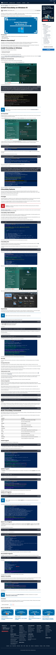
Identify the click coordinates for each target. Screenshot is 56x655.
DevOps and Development (45, 616)
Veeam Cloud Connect (31, 629)
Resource (16, 616)
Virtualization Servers (22, 630)
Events (46, 634)
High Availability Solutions (40, 630)
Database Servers (21, 629)
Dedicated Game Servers (22, 635)
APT (16, 13)
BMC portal (21, 642)
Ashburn (11, 628)
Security (45, 33)
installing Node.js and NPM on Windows (11, 595)
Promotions (48, 637)
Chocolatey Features (45, 29)
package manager (38, 10)
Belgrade (11, 630)
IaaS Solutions (47, 628)
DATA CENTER (13, 625)
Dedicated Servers (21, 628)
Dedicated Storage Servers (22, 636)
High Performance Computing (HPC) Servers (23, 632)
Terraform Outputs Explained (14, 641)
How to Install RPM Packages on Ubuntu (35, 619)
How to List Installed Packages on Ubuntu (7, 619)
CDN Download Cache (48, 35)
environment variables (34, 109)
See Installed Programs (47, 42)
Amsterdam (11, 629)
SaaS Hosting (38, 629)
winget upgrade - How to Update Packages (21, 619)
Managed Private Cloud (31, 630)
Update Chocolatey (46, 43)
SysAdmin (6, 5)
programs (16, 555)
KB (3, 5)
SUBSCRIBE (48, 49)
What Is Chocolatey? (45, 25)
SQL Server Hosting (21, 637)
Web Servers (6, 616)
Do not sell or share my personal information (32, 639)
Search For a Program (46, 41)
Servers (21, 625)
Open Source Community (49, 630)
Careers (46, 635)
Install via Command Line (47, 27)
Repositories (45, 32)
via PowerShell (46, 28)
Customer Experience (48, 629)
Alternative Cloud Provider (31, 628)
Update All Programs (46, 40)
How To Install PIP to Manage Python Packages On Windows (48, 619)
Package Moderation (48, 34)
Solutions (39, 625)
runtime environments (20, 594)
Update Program (46, 39)
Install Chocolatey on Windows (47, 26)
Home (2, 5)
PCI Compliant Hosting (31, 636)
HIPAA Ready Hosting (30, 635)
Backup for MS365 (39, 628)
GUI (38, 243)
